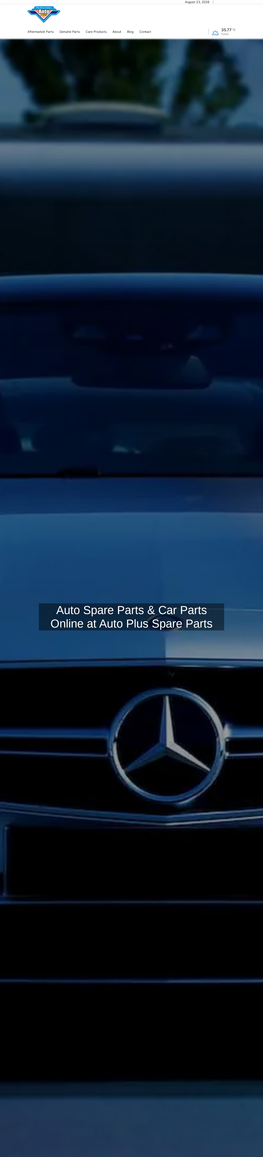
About (116, 32)
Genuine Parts (69, 32)
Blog (130, 32)
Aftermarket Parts (41, 32)
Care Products (96, 32)
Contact (145, 32)
